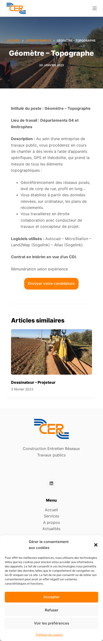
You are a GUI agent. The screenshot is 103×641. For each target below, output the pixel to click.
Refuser (51, 610)
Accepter (51, 597)
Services (51, 516)
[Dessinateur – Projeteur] (51, 352)
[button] (95, 544)
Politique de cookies (49, 634)
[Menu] (94, 8)
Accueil (51, 509)
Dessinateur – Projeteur (33, 382)
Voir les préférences (51, 623)
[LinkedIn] (51, 483)
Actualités (51, 528)
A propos (51, 522)
